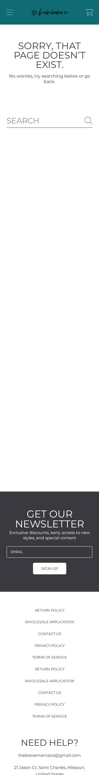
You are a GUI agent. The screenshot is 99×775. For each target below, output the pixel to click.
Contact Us (49, 633)
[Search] (88, 121)
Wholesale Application (49, 622)
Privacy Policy (50, 645)
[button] (10, 12)
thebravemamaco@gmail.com (49, 755)
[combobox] (49, 120)
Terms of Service (49, 657)
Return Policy (49, 610)
